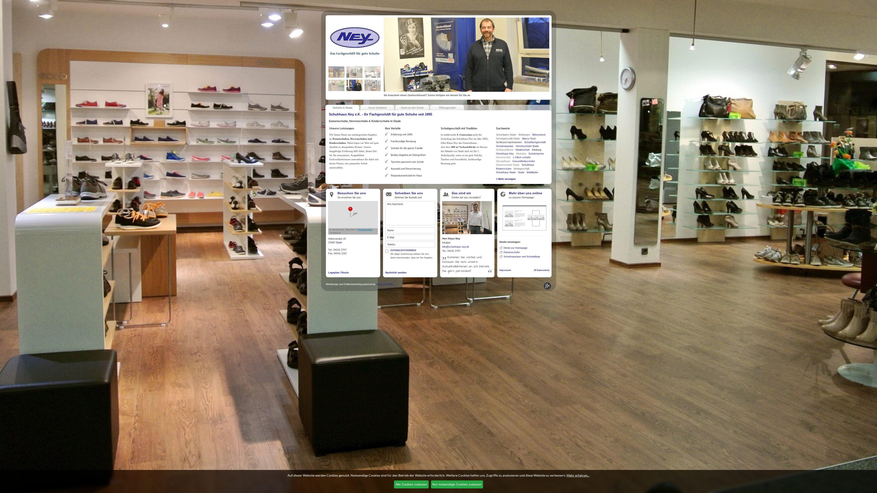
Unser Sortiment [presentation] (377, 107)
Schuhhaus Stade (506, 172)
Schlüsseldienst (504, 149)
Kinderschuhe (503, 168)
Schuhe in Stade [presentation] (342, 107)
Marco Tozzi (529, 138)
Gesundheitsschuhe (523, 161)
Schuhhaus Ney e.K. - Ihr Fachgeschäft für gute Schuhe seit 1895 (380, 114)
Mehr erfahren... (578, 475)
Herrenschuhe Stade (527, 146)
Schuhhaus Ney (505, 153)
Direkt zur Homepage (515, 247)
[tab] (342, 107)
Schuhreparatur (504, 146)
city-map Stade (384, 284)
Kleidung (536, 149)
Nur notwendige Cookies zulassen (456, 484)
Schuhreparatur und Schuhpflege (522, 256)
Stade (521, 172)
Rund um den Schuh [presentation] (412, 107)
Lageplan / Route (338, 272)
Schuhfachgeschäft (535, 142)
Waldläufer (532, 172)
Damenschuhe (512, 252)
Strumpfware (503, 161)
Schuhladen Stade (506, 134)
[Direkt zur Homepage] (524, 218)
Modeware (524, 134)
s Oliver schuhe (522, 157)
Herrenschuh (503, 157)
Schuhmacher (536, 153)
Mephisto (521, 153)
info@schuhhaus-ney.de (455, 246)
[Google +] (547, 286)
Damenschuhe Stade (507, 164)
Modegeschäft (521, 168)
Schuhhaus (528, 164)
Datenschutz (542, 270)
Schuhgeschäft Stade (508, 138)
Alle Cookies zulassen (411, 484)
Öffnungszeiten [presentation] (447, 107)
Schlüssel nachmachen (509, 142)
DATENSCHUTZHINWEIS (403, 250)
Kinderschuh (523, 149)
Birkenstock (539, 134)
